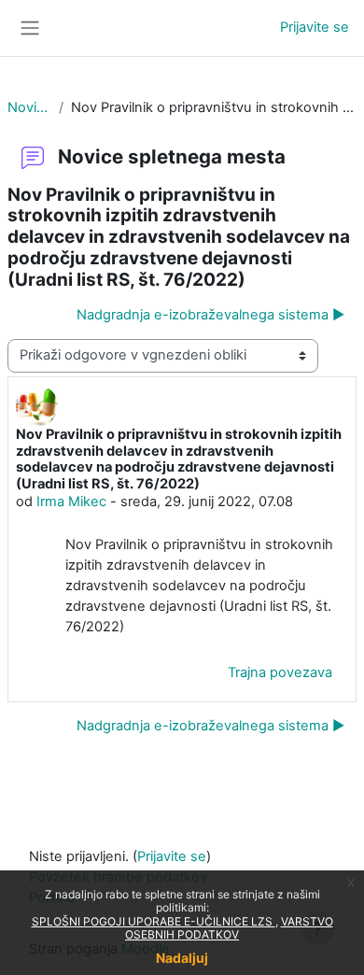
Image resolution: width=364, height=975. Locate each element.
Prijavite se (314, 27)
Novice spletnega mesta (29, 107)
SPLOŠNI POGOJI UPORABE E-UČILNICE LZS (153, 921)
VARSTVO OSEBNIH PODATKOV (229, 927)
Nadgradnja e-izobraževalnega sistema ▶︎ (210, 314)
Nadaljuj (182, 958)
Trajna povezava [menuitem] (280, 672)
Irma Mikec (71, 501)
